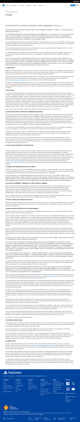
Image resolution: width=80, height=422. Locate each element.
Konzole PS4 (18, 383)
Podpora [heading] (43, 379)
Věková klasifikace (57, 387)
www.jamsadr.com (52, 276)
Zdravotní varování (57, 389)
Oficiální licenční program (58, 393)
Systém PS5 (13, 5)
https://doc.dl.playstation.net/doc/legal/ (17, 162)
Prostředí (30, 382)
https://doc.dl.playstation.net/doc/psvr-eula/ (43, 345)
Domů (4, 376)
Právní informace (11, 376)
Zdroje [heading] (54, 379)
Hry (18, 5)
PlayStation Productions (8, 387)
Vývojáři (54, 391)
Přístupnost (30, 383)
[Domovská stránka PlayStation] (3, 5)
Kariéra (4, 383)
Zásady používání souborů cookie (62, 418)
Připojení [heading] (67, 379)
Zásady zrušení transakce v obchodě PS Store (58, 384)
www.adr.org (39, 276)
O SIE (4, 382)
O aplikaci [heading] (6, 379)
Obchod (7, 5)
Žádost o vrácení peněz (46, 393)
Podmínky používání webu (47, 418)
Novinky (35, 5)
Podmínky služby (56, 382)
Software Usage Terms (73, 418)
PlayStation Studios (7, 385)
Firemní (4, 389)
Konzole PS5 (18, 382)
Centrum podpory (44, 382)
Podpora (40, 5)
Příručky (42, 395)
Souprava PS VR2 (19, 385)
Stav (41, 387)
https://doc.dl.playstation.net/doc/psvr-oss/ (18, 80)
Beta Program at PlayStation (68, 400)
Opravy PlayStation (45, 389)
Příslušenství (28, 5)
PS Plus (22, 5)
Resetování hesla (44, 391)
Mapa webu (54, 418)
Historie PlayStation (7, 391)
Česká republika (9, 418)
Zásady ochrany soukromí (38, 418)
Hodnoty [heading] (30, 379)
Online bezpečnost (32, 385)
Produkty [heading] (18, 379)
